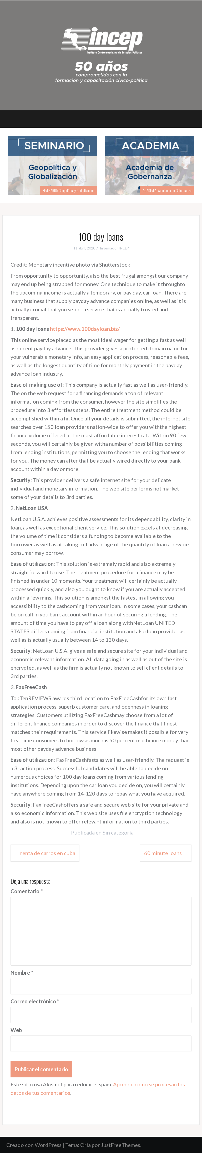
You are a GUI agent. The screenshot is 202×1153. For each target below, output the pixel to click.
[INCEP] (101, 55)
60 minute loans (163, 853)
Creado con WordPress (34, 1145)
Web (16, 1030)
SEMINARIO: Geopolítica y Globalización (68, 190)
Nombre (22, 972)
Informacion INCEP (114, 248)
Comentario (27, 891)
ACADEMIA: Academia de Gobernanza (167, 190)
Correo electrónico (35, 1001)
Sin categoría (118, 832)
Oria (85, 1145)
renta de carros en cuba (47, 853)
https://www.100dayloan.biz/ (85, 329)
